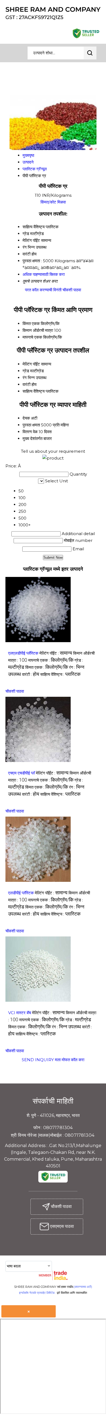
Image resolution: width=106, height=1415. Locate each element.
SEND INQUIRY (38, 1059)
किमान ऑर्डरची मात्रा (38, 330)
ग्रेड (26, 370)
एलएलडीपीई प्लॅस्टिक (23, 653)
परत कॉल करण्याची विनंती (43, 289)
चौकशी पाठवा (72, 289)
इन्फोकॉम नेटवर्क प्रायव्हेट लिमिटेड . (37, 1293)
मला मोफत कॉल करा (69, 1059)
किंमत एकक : (46, 667)
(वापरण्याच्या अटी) (83, 1287)
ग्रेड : (78, 1019)
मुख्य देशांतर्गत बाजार (37, 438)
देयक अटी (30, 418)
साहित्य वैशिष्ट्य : (60, 674)
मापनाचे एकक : (50, 660)
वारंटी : (30, 674)
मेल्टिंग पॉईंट (31, 364)
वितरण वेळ (30, 431)
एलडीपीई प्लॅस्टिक (21, 892)
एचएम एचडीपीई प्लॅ (21, 773)
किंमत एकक (31, 323)
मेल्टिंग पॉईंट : (55, 653)
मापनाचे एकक (32, 337)
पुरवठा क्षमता (31, 424)
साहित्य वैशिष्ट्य (34, 391)
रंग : (66, 1026)
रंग (25, 377)
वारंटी (26, 384)
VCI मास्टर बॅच (19, 1012)
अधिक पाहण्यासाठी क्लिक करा (44, 274)
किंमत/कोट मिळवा (53, 202)
